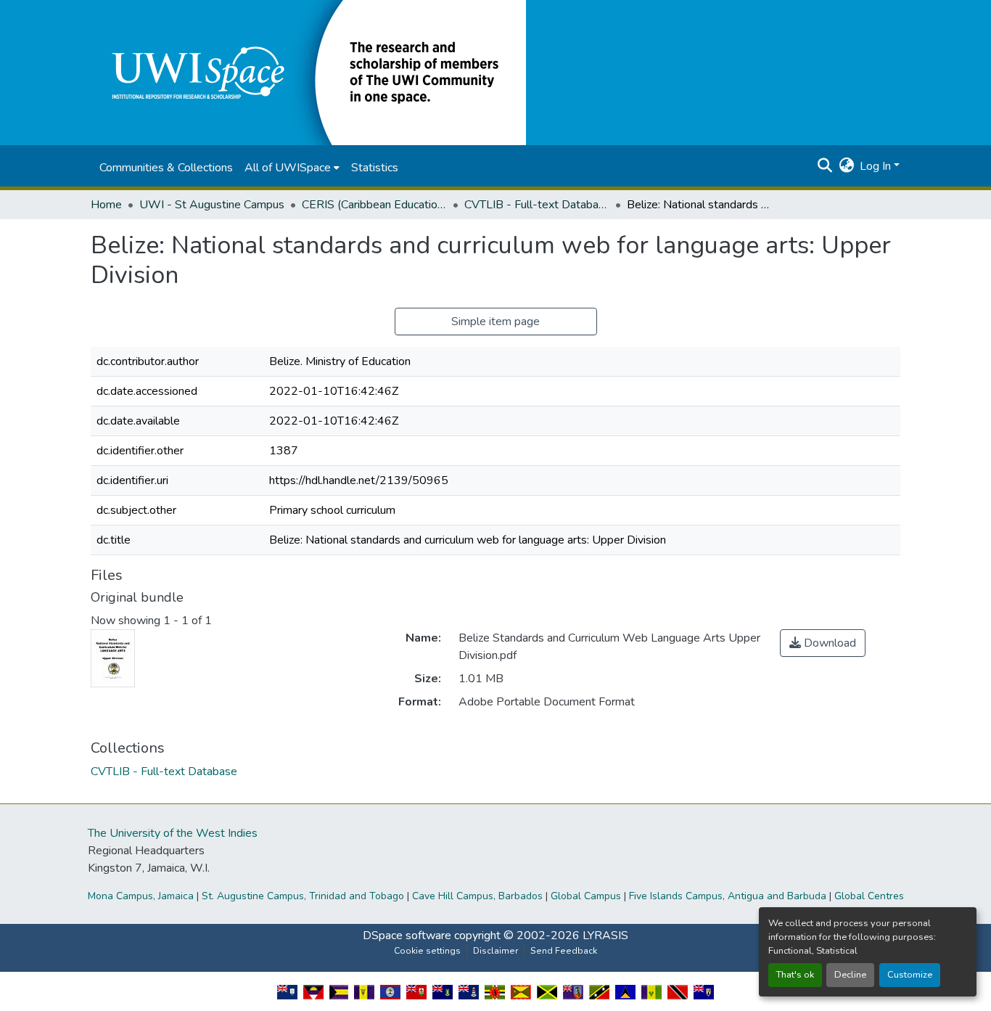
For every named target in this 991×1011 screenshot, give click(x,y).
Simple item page (495, 322)
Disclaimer (495, 951)
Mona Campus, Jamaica (141, 896)
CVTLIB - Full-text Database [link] (536, 205)
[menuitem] (292, 167)
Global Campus (586, 896)
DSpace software (407, 936)
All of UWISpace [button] (287, 168)
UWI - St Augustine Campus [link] (211, 205)
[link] (822, 643)
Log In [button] (877, 166)
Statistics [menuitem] (374, 168)
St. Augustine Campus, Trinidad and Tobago (303, 896)
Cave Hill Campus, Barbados (477, 896)
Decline (850, 974)
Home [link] (106, 205)
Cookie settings (427, 951)
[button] (308, 72)
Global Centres (869, 896)
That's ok (795, 974)
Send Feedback (563, 951)
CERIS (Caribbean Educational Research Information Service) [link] (374, 205)
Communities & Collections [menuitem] (166, 168)
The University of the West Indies (173, 833)
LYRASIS (605, 936)
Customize (909, 974)
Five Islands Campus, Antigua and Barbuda (727, 896)
